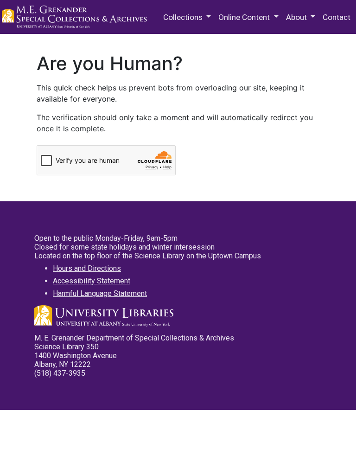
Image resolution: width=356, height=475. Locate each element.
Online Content (245, 17)
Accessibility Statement (91, 280)
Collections (183, 17)
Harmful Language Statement (100, 293)
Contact (336, 17)
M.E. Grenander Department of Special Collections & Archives (76, 17)
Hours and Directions (87, 268)
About (297, 17)
